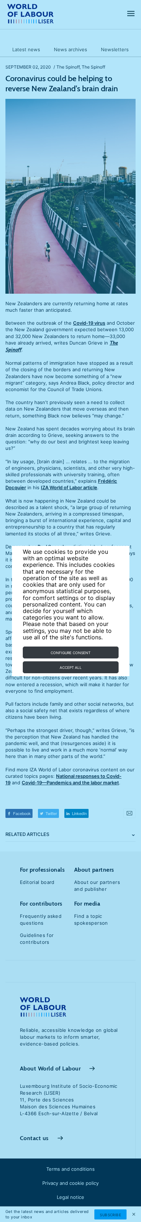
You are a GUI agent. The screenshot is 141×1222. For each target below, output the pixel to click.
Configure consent (70, 653)
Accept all (71, 667)
